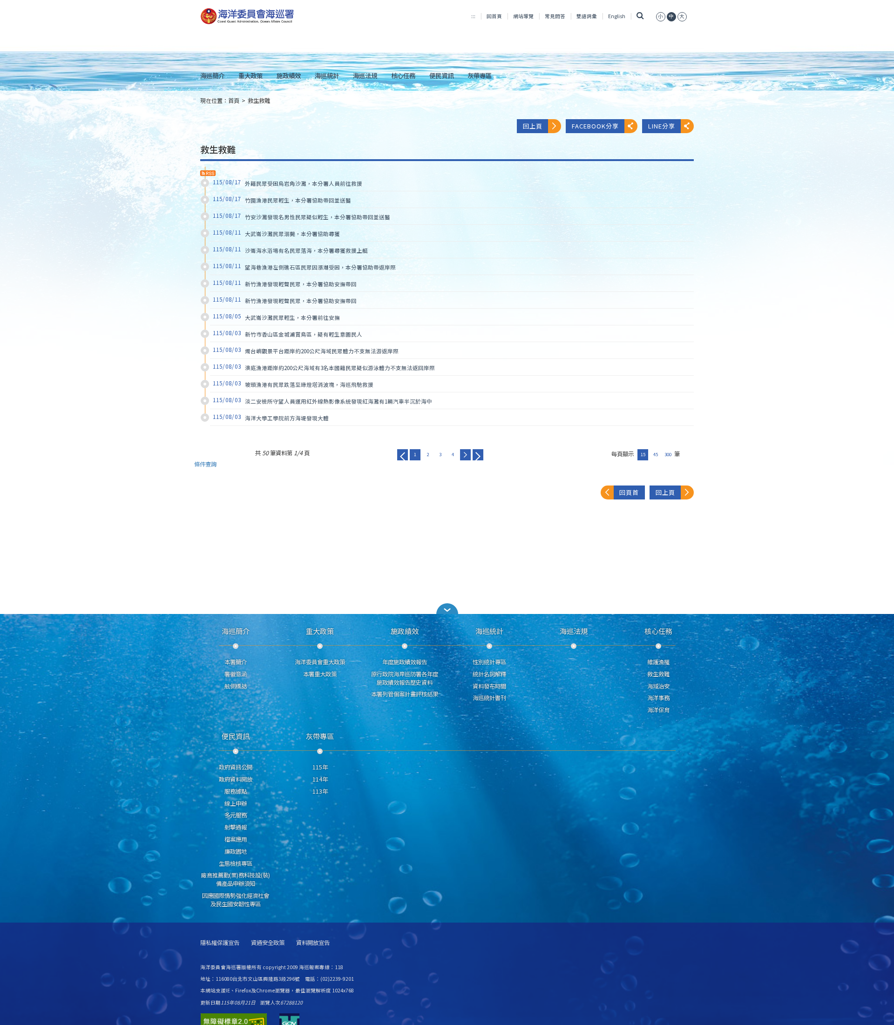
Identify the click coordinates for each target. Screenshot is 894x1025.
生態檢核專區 (235, 863)
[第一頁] (402, 454)
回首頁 (494, 16)
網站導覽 (523, 16)
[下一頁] (465, 454)
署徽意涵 (235, 674)
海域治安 (658, 686)
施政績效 (289, 75)
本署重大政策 (320, 674)
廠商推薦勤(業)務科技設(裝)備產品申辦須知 (235, 879)
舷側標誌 (235, 686)
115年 (320, 767)
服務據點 (235, 791)
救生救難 (259, 100)
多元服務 (235, 815)
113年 (320, 791)
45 (655, 454)
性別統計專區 (489, 662)
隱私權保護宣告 (219, 943)
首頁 (233, 100)
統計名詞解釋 (489, 674)
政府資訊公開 (235, 767)
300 (667, 454)
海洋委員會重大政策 (320, 662)
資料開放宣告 (313, 943)
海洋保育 (658, 710)
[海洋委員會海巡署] (277, 16)
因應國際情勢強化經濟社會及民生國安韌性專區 (235, 899)
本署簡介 (235, 662)
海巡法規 (365, 75)
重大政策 (250, 75)
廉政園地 (235, 851)
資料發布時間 (489, 686)
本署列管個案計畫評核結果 (404, 694)
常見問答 (555, 16)
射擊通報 (235, 827)
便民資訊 (441, 75)
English (616, 16)
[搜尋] (640, 16)
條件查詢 (205, 464)
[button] (660, 16)
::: (473, 16)
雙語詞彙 (586, 16)
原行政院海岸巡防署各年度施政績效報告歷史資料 (404, 678)
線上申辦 (235, 803)
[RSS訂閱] (208, 173)
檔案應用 (235, 839)
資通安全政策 (267, 943)
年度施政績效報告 (404, 662)
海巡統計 (327, 75)
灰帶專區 (479, 75)
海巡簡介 (212, 75)
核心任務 (403, 75)
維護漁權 (658, 662)
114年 (320, 779)
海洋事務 (658, 698)
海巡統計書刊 (489, 698)
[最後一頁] (478, 454)
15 (643, 454)
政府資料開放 (235, 779)
